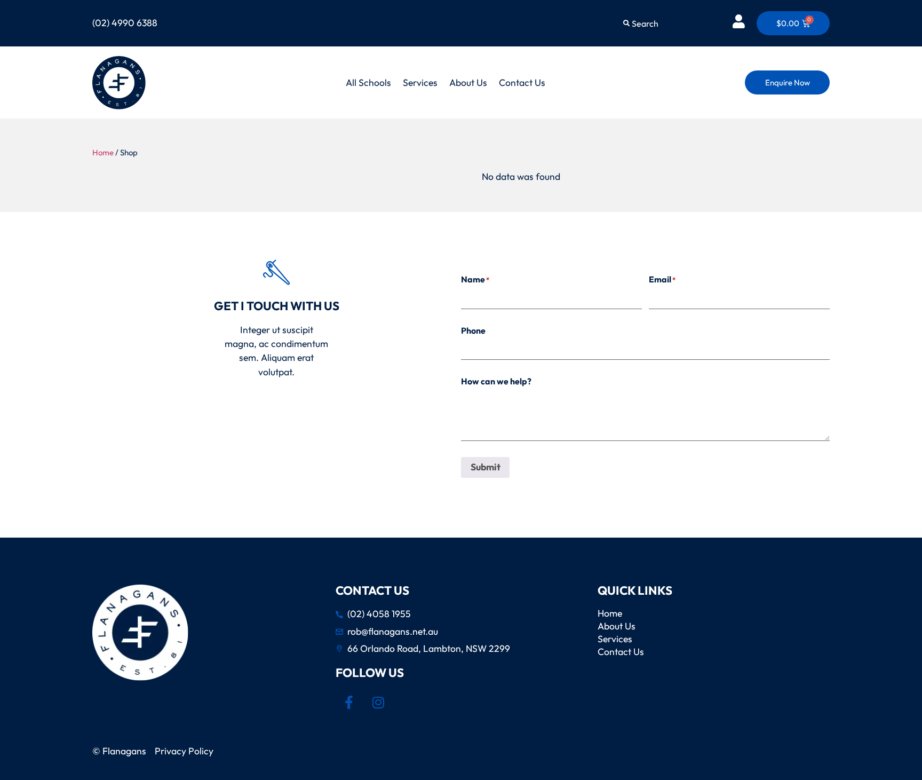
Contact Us (522, 82)
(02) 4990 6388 (124, 23)
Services (420, 82)
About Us (468, 82)
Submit (485, 467)
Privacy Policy (186, 751)
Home (103, 152)
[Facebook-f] (349, 702)
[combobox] (668, 23)
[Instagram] (378, 702)
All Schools (368, 82)
